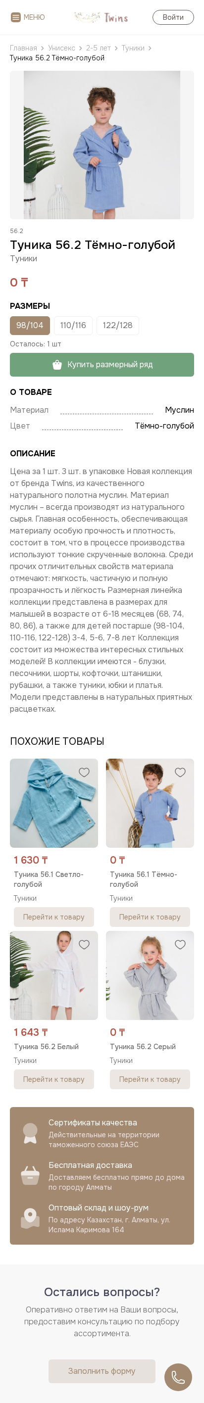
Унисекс (61, 48)
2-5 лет (98, 48)
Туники (133, 48)
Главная (23, 48)
